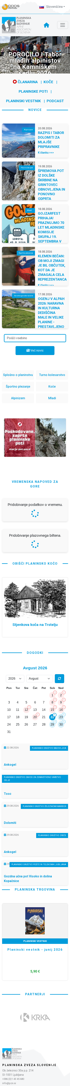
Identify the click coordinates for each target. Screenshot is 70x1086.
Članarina (27, 82)
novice (35, 110)
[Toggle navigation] (62, 25)
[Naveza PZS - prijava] (12, 7)
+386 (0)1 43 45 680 (13, 1078)
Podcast (55, 101)
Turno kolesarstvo (52, 375)
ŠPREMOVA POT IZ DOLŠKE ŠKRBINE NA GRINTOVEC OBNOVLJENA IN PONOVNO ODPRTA (51, 185)
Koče (48, 82)
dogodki (35, 653)
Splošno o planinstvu (18, 375)
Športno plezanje (18, 386)
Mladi (52, 398)
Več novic (37, 350)
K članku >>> (46, 152)
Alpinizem (18, 398)
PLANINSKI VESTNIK (35, 941)
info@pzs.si (9, 1083)
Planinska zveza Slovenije (29, 1065)
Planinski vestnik (23, 101)
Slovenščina (54, 7)
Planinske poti (33, 91)
